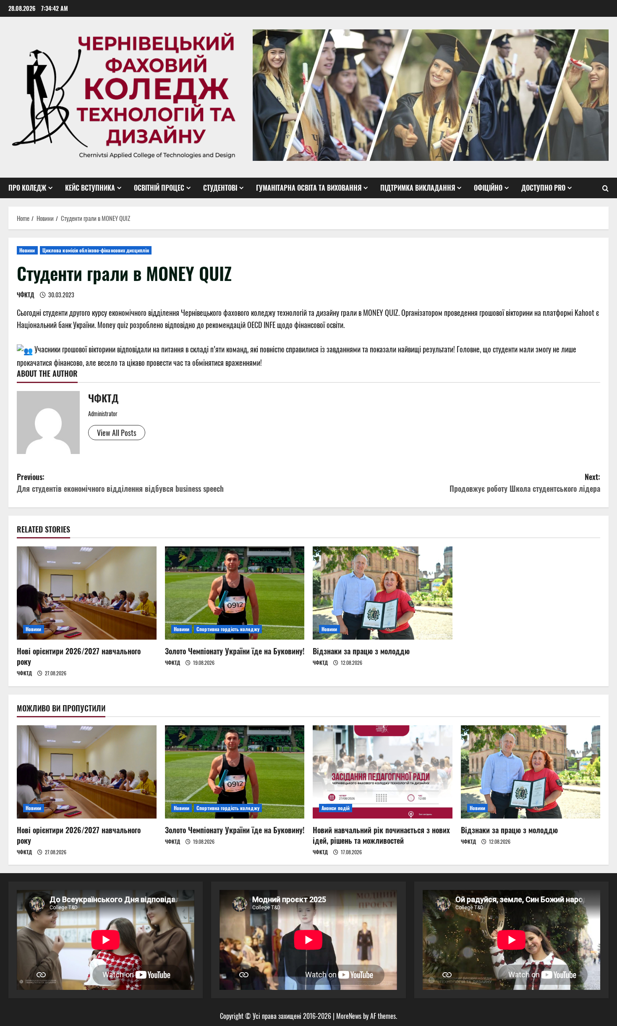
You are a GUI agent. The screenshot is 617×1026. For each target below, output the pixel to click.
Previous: (120, 482)
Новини (27, 250)
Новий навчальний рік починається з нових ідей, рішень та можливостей (381, 835)
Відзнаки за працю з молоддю (361, 651)
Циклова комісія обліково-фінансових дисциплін (95, 250)
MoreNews (348, 1016)
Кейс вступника (90, 188)
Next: (525, 482)
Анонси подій (336, 807)
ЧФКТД (25, 294)
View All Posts (116, 432)
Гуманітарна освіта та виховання (308, 188)
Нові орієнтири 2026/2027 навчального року (79, 656)
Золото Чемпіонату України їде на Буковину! (234, 651)
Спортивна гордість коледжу (227, 628)
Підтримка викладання (417, 188)
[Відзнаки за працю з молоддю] (382, 593)
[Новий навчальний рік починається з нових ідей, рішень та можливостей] (382, 772)
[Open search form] (605, 188)
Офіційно (488, 188)
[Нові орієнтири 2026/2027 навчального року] (87, 593)
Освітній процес (159, 188)
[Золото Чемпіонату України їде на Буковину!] (235, 593)
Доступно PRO (543, 188)
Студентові (220, 188)
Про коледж (27, 188)
